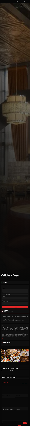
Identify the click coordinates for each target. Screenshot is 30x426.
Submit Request (15, 307)
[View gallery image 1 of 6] (5, 352)
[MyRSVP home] (1, 1)
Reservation (3, 296)
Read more (3, 338)
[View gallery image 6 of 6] (24, 359)
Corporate (25, 1)
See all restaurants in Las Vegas (24, 383)
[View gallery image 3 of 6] (24, 352)
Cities (12, 1)
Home (10, 1)
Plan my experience (17, 1)
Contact (28, 1)
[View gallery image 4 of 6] (5, 359)
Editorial (22, 1)
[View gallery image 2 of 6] (15, 352)
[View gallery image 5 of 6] (15, 359)
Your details (3, 288)
